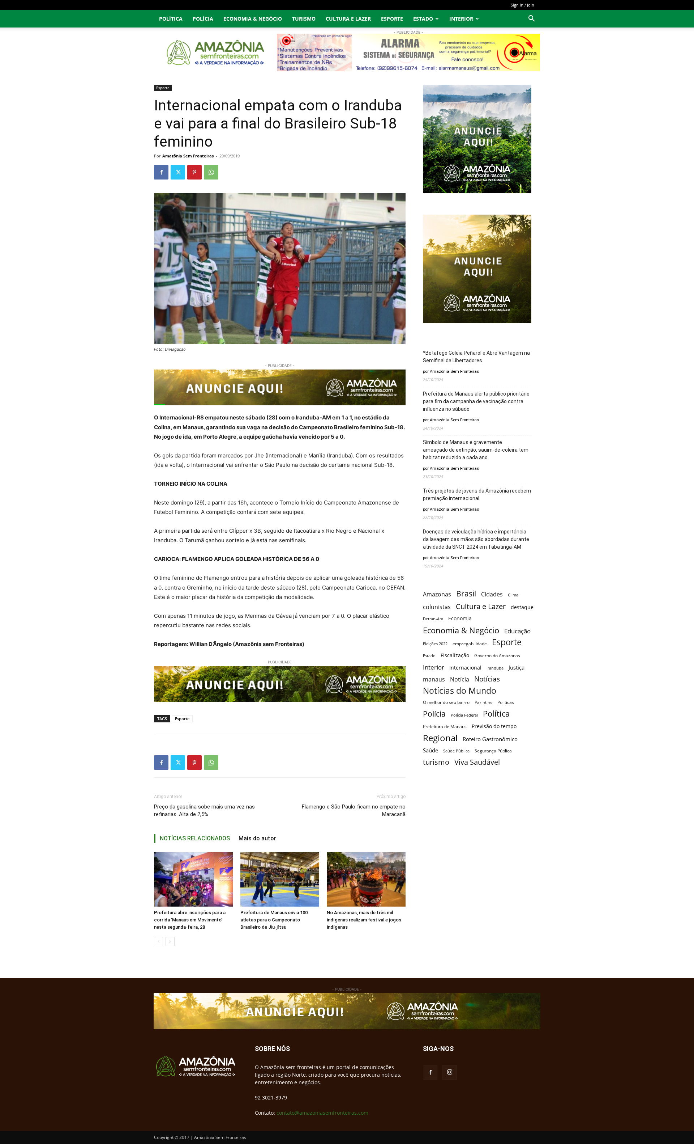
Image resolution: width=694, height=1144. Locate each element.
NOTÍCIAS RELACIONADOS (195, 838)
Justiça (516, 667)
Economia (460, 618)
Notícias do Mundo (459, 691)
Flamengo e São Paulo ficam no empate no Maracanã (354, 810)
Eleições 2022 (435, 643)
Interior (461, 18)
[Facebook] (161, 172)
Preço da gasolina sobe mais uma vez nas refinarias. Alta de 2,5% (204, 810)
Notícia (459, 679)
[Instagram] (449, 1072)
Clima (513, 595)
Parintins (483, 702)
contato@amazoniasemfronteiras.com (322, 1112)
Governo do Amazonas (497, 656)
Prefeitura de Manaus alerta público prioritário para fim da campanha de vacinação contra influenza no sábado (476, 401)
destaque (522, 607)
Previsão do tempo (494, 726)
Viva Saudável (477, 762)
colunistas (437, 607)
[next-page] (170, 941)
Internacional (465, 667)
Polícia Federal (464, 715)
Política (171, 18)
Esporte (392, 18)
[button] (531, 19)
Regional (440, 738)
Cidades (492, 594)
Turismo (304, 18)
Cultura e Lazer (348, 18)
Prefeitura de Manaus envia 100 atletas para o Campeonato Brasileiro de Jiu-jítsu (274, 920)
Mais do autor (257, 838)
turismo (436, 762)
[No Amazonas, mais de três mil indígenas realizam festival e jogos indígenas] (366, 879)
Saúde (430, 750)
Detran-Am (433, 618)
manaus (434, 679)
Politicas (505, 702)
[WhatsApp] (211, 172)
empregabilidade (470, 644)
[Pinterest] (194, 172)
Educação (517, 631)
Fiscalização (455, 655)
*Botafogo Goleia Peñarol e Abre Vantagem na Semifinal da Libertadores (476, 356)
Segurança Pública (493, 750)
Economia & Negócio (252, 18)
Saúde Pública (456, 750)
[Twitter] (178, 172)
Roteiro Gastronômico (490, 739)
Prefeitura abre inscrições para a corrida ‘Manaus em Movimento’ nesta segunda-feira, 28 (190, 920)
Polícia (203, 18)
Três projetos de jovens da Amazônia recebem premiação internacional (477, 494)
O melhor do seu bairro (446, 702)
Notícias (487, 679)
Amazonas (437, 594)
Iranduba (495, 668)
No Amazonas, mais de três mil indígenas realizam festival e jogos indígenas (364, 920)
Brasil (466, 594)
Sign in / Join (522, 5)
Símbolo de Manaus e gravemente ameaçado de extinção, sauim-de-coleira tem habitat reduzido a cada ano (475, 449)
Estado (423, 18)
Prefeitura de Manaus (445, 726)
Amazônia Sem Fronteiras (188, 156)
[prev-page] (158, 941)
